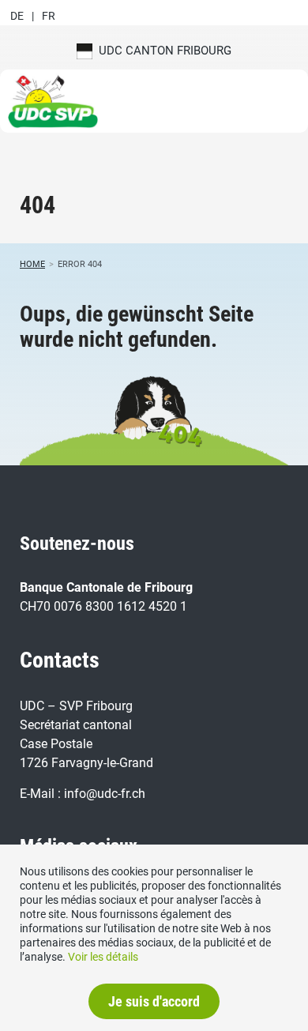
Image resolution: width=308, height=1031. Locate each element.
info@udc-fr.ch (104, 793)
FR (48, 15)
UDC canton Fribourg (161, 50)
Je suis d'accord (154, 1001)
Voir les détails (103, 956)
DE (17, 15)
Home (32, 264)
